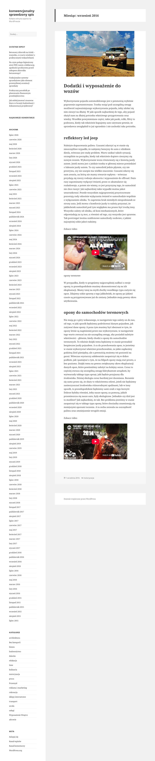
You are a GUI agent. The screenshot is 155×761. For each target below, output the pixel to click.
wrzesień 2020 (15, 407)
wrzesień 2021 (15, 362)
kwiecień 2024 (15, 244)
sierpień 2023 (15, 271)
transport (13, 701)
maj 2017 (13, 530)
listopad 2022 (15, 298)
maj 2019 (13, 452)
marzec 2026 (14, 153)
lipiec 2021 (13, 371)
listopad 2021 (15, 353)
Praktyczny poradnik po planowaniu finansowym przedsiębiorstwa (20, 93)
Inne (11, 665)
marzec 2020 (14, 430)
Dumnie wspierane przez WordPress (80, 499)
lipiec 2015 (13, 620)
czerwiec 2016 (15, 575)
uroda (11, 706)
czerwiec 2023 (15, 280)
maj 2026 (13, 144)
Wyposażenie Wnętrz (18, 715)
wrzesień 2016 (15, 561)
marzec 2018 (14, 493)
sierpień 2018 (15, 475)
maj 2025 (13, 194)
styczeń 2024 (14, 257)
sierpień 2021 (15, 366)
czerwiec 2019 (15, 448)
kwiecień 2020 (15, 425)
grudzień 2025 (15, 167)
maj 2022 (13, 325)
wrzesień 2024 (15, 221)
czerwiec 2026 (15, 139)
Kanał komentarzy (17, 746)
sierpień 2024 (15, 226)
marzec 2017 (14, 539)
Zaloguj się (13, 737)
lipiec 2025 (13, 185)
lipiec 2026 (13, 135)
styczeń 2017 (14, 548)
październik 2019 (16, 439)
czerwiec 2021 (15, 375)
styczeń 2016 (14, 593)
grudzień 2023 (15, 262)
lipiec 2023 (13, 275)
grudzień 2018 (15, 466)
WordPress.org (15, 750)
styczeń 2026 (14, 162)
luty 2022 (13, 339)
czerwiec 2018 (15, 484)
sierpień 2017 (15, 516)
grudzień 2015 (15, 598)
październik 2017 (16, 511)
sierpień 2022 (15, 312)
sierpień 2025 (15, 180)
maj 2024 (13, 239)
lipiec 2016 (13, 570)
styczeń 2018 (14, 502)
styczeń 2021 (14, 393)
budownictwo (15, 651)
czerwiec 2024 (15, 235)
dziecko (12, 656)
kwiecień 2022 (15, 330)
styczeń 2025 (14, 207)
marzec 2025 (14, 203)
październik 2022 (16, 303)
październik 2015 (16, 607)
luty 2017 (13, 543)
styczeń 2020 (14, 434)
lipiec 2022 (13, 316)
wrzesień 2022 (15, 307)
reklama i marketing (18, 688)
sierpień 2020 (15, 412)
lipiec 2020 (13, 416)
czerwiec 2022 (15, 321)
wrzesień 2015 (15, 611)
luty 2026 (13, 157)
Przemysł (13, 683)
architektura (14, 638)
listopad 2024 (15, 212)
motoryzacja (14, 674)
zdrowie (12, 719)
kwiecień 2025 (15, 198)
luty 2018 (13, 498)
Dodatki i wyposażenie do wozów (92, 88)
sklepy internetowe (17, 697)
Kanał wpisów (15, 741)
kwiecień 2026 (15, 148)
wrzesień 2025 (15, 176)
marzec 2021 (14, 384)
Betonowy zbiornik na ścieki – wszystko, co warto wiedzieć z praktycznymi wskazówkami (22, 55)
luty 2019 (13, 457)
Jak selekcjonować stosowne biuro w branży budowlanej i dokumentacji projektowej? (21, 103)
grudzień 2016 (15, 552)
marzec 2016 (14, 584)
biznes (12, 647)
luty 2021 (13, 389)
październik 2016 (16, 557)
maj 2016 (13, 580)
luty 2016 (13, 589)
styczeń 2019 (14, 462)
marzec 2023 (14, 289)
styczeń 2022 (14, 344)
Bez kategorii (14, 642)
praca (11, 678)
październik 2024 (16, 216)
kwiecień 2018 (15, 489)
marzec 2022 (14, 334)
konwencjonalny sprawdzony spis (21, 13)
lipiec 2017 (13, 521)
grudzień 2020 (15, 398)
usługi (11, 710)
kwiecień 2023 (15, 285)
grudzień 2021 (15, 348)
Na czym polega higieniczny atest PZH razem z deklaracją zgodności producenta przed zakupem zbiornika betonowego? (21, 67)
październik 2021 (16, 357)
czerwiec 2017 (15, 525)
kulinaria (13, 669)
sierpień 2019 (15, 443)
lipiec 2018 (13, 480)
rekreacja (13, 692)
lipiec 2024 (13, 230)
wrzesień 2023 (15, 266)
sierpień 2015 (15, 616)
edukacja (13, 660)
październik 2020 (16, 403)
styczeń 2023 (14, 294)
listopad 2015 (15, 602)
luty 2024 (13, 253)
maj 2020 (13, 421)
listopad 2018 (15, 471)
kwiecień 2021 (15, 380)
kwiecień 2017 (15, 534)
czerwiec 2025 (15, 189)
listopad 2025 (15, 171)
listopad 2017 (15, 507)
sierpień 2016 (15, 566)
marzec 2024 (14, 248)
